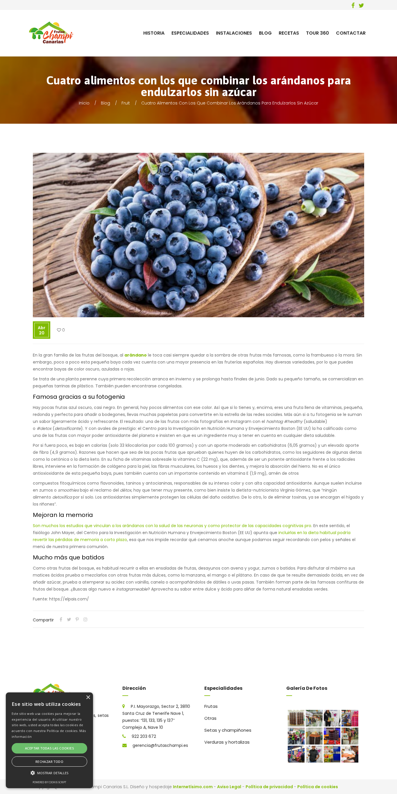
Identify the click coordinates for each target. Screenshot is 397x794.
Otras (210, 718)
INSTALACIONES (234, 33)
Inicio (84, 103)
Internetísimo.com (193, 787)
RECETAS (289, 33)
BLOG (265, 33)
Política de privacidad (269, 787)
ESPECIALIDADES (190, 33)
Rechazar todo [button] (49, 761)
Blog (105, 103)
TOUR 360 (317, 33)
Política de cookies (317, 787)
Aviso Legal (229, 787)
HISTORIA (153, 33)
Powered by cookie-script (49, 782)
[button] (49, 773)
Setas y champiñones (227, 730)
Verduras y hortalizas (227, 742)
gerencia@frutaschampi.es (160, 745)
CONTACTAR (351, 33)
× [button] (88, 697)
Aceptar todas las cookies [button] (49, 748)
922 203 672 (144, 736)
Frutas (211, 706)
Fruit (125, 103)
